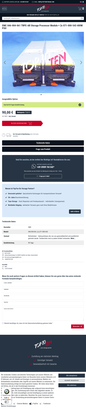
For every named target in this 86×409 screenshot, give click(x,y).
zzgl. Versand (12, 116)
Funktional (46, 404)
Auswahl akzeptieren (72, 380)
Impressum (46, 395)
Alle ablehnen (71, 385)
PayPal (35, 404)
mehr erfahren (75, 211)
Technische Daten (43, 143)
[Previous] (5, 62)
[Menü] (10, 389)
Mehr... (73, 238)
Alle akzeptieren (71, 376)
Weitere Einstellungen (8, 406)
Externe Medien (22, 404)
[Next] (81, 62)
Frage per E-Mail (44, 176)
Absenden (76, 326)
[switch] (7, 402)
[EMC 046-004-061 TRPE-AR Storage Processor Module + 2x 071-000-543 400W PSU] (41, 94)
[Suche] (82, 18)
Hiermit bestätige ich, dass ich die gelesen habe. (28, 323)
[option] (43, 199)
